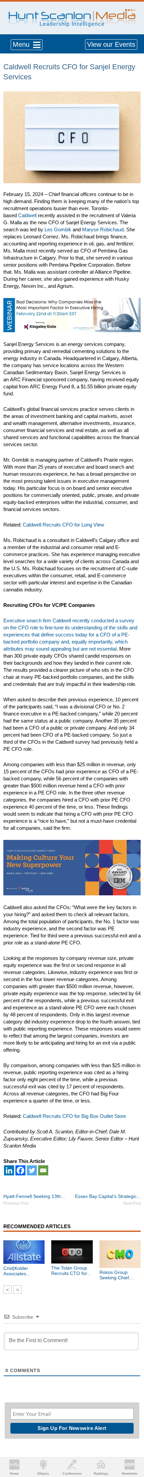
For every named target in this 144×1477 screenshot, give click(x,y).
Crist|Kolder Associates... (16, 1271)
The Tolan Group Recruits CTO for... (71, 1270)
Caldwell (27, 215)
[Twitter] (32, 1170)
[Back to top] (132, 1447)
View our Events (111, 44)
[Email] (43, 1170)
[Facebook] (20, 1170)
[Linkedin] (9, 1170)
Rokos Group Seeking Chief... (116, 1275)
